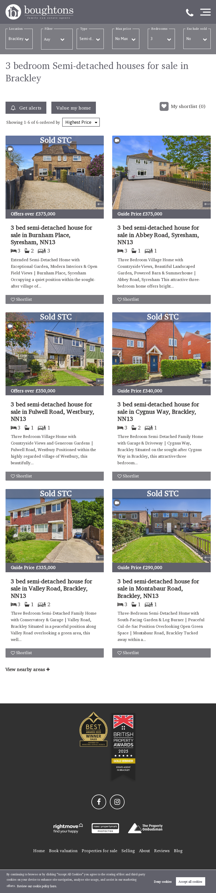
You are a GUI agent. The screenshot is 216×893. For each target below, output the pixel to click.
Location (16, 29)
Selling (128, 850)
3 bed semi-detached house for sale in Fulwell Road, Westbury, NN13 (53, 411)
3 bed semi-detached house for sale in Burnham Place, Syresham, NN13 (51, 234)
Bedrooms (159, 29)
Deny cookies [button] (163, 882)
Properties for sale (99, 850)
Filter (49, 29)
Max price (123, 29)
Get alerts (29, 108)
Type (83, 29)
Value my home (73, 108)
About (144, 850)
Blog (178, 850)
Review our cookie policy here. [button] (37, 886)
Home (39, 850)
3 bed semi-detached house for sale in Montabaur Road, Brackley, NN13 (158, 588)
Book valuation (63, 850)
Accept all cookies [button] (190, 882)
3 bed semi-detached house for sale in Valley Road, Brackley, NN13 (51, 588)
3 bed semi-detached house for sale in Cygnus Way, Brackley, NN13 (158, 411)
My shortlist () (188, 106)
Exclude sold (197, 29)
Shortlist (24, 299)
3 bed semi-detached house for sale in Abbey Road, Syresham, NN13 (158, 234)
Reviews (162, 850)
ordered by (50, 122)
